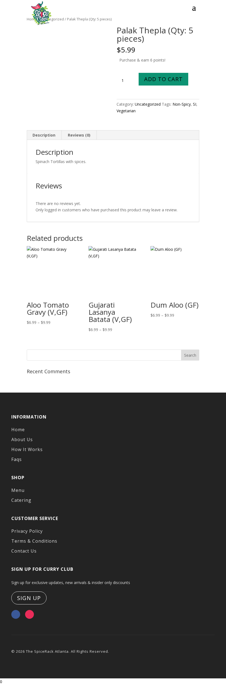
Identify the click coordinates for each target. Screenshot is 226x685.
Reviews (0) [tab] (79, 135)
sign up (29, 598)
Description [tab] (44, 135)
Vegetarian (126, 110)
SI (194, 104)
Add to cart (163, 79)
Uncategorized (148, 104)
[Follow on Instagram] (29, 614)
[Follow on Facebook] (15, 614)
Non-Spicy (182, 104)
